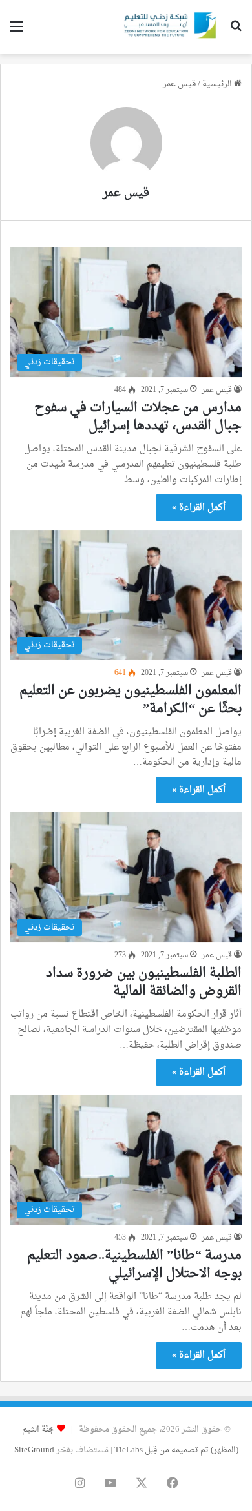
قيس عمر (126, 193)
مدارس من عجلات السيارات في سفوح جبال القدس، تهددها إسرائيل (138, 417)
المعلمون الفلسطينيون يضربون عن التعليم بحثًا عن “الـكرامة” (130, 700)
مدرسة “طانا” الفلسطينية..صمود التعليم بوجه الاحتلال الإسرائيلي (134, 1264)
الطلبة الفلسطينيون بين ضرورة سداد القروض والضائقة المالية (144, 982)
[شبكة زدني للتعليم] (168, 27)
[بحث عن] (235, 31)
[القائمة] (16, 31)
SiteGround (34, 1450)
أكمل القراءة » (199, 507)
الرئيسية (218, 84)
